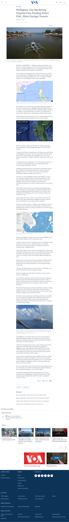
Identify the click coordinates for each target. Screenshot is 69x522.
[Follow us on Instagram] (45, 475)
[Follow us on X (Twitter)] (39, 475)
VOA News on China (40, 496)
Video (4, 425)
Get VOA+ (20, 514)
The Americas (21, 477)
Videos (54, 496)
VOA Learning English (23, 506)
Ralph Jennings (21, 19)
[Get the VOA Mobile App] (34, 458)
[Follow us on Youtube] (42, 475)
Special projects (5, 499)
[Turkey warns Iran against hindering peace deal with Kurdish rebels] (59, 432)
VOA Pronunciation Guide (58, 517)
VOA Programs (4, 496)
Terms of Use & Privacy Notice (7, 515)
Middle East (21, 485)
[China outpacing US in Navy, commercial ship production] (43, 432)
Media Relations (39, 517)
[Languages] (57, 2)
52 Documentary (39, 499)
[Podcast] (51, 475)
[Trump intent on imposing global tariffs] (9, 432)
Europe (19, 483)
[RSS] (48, 475)
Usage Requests (56, 514)
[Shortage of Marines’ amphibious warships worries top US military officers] (26, 432)
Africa (19, 475)
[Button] (51, 26)
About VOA (3, 518)
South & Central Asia (23, 488)
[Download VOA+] (57, 458)
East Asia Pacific (22, 480)
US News (3, 475)
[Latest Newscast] (65, 2)
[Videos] (61, 2)
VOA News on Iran (22, 499)
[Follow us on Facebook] (35, 475)
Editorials (37, 506)
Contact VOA (38, 514)
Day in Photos (21, 496)
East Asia (18, 6)
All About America (5, 477)
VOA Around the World (23, 517)
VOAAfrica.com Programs (7, 506)
